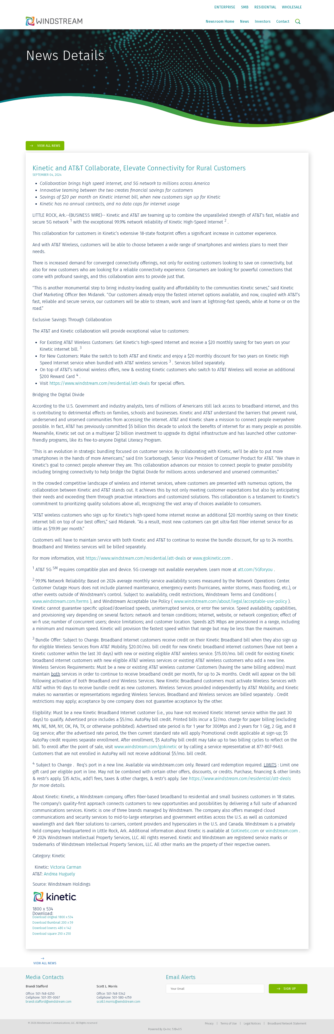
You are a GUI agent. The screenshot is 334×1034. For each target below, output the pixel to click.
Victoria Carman (65, 867)
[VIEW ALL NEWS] (45, 958)
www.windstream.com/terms (60, 601)
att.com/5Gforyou (255, 569)
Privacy (209, 1023)
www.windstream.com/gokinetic (145, 746)
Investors (263, 21)
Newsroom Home (220, 21)
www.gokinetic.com (211, 558)
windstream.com (282, 830)
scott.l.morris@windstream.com (118, 1002)
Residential (265, 7)
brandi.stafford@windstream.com (48, 1002)
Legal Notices (252, 1023)
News (244, 21)
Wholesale (292, 7)
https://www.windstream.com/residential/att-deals (100, 383)
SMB (244, 7)
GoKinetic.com (245, 830)
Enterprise (224, 7)
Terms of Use (229, 1023)
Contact (282, 21)
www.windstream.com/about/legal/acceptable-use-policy (230, 601)
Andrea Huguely (59, 874)
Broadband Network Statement (287, 1023)
